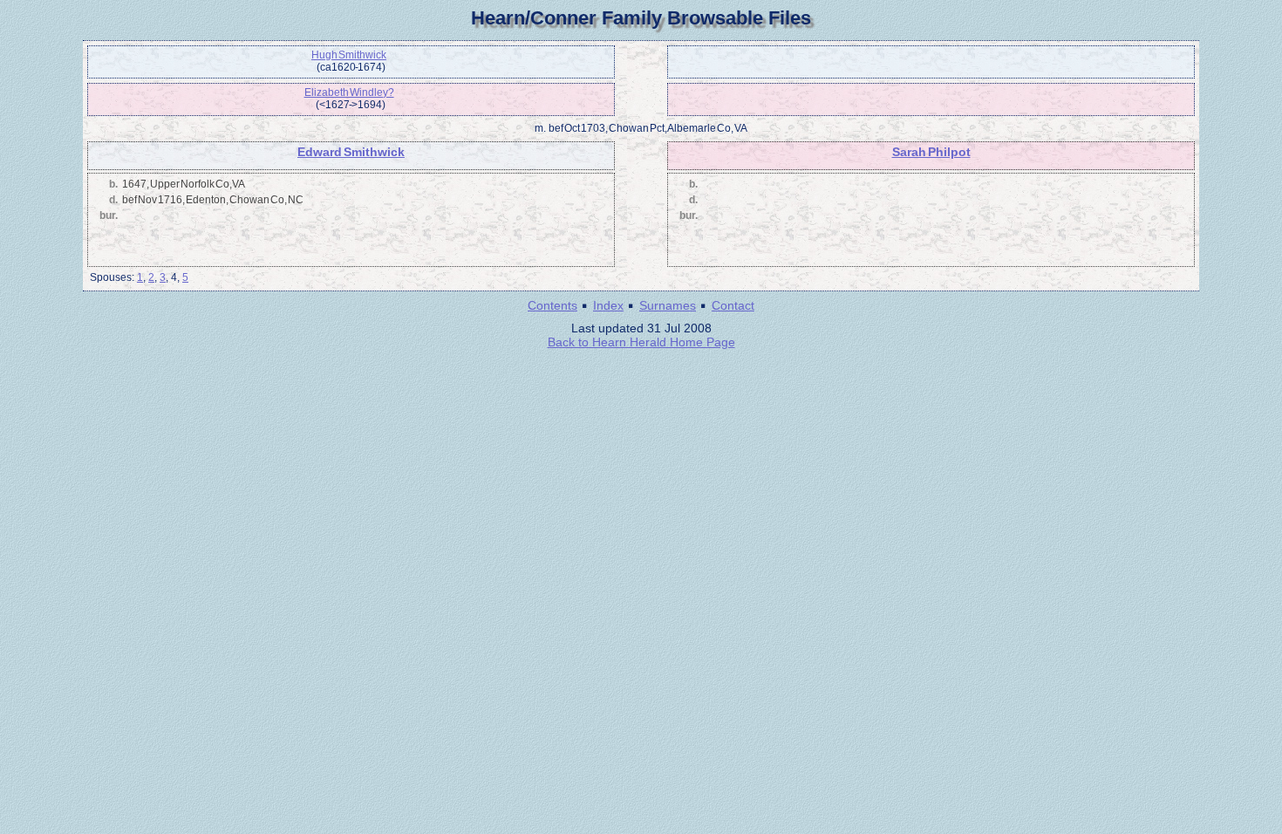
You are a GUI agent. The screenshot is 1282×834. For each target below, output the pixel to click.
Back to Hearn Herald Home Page (641, 342)
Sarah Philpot (931, 152)
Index (608, 305)
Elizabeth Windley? (349, 92)
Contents (552, 305)
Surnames (667, 305)
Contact (733, 305)
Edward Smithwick (351, 152)
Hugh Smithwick (348, 55)
